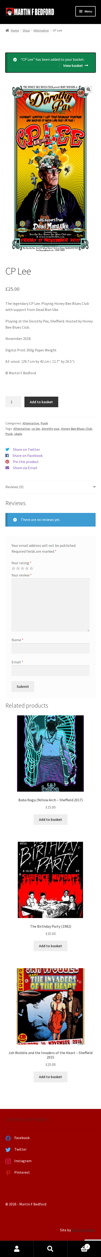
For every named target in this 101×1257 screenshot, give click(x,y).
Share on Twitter (26, 449)
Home (15, 30)
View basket (73, 65)
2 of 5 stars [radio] (18, 568)
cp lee (35, 429)
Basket (77, 1244)
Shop (26, 30)
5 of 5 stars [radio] (31, 568)
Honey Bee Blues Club (76, 429)
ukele (18, 434)
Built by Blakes (84, 1230)
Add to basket (41, 401)
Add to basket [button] (50, 819)
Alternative (41, 30)
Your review (22, 575)
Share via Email (25, 467)
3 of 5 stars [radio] (22, 568)
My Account (17, 1249)
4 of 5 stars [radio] (27, 568)
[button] (88, 89)
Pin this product (26, 461)
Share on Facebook (27, 455)
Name (17, 639)
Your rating (21, 562)
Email (17, 662)
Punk (44, 423)
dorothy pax (50, 429)
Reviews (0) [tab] (14, 486)
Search (50, 1249)
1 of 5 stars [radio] (13, 568)
